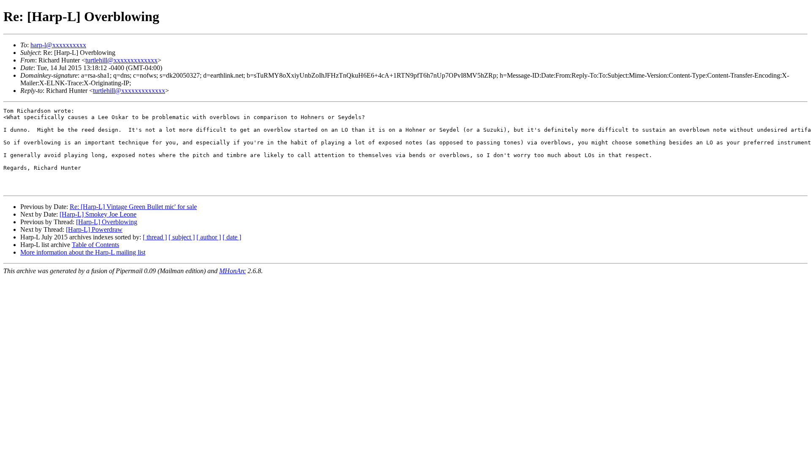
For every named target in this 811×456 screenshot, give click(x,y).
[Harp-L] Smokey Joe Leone (98, 214)
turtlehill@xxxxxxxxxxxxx (121, 60)
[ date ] (232, 237)
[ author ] (208, 237)
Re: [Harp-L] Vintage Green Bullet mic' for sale (133, 206)
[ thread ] (155, 237)
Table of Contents (95, 244)
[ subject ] (182, 237)
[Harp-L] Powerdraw (94, 229)
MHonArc (232, 270)
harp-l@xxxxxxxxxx (58, 45)
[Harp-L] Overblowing (106, 221)
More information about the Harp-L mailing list (82, 252)
